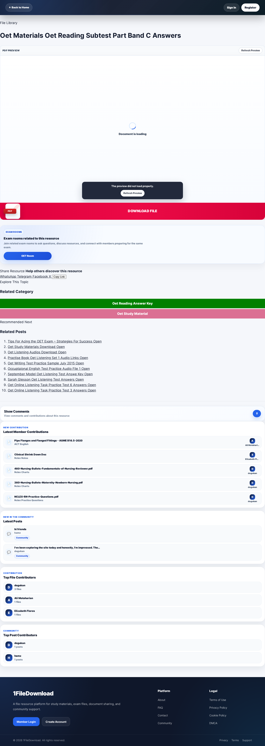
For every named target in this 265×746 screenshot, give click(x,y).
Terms (235, 740)
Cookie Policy (217, 715)
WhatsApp (8, 276)
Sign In (231, 7)
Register (250, 7)
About (161, 699)
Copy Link (59, 276)
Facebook (41, 276)
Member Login (26, 721)
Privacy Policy (218, 707)
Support (247, 740)
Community (22, 538)
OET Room (27, 255)
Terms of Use (217, 699)
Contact (163, 715)
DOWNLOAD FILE (142, 211)
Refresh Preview (250, 50)
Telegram (25, 276)
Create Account (56, 721)
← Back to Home (19, 7)
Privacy (223, 740)
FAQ (160, 707)
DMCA (213, 723)
